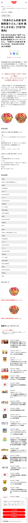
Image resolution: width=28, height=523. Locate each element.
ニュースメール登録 (7, 330)
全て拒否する (14, 513)
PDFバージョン (15, 57)
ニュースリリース (9, 6)
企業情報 (2, 6)
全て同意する (14, 516)
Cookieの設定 (14, 510)
